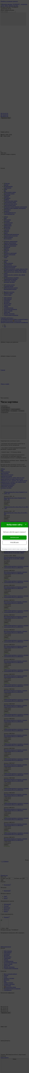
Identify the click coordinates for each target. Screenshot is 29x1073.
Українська (14, 537)
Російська (14, 542)
